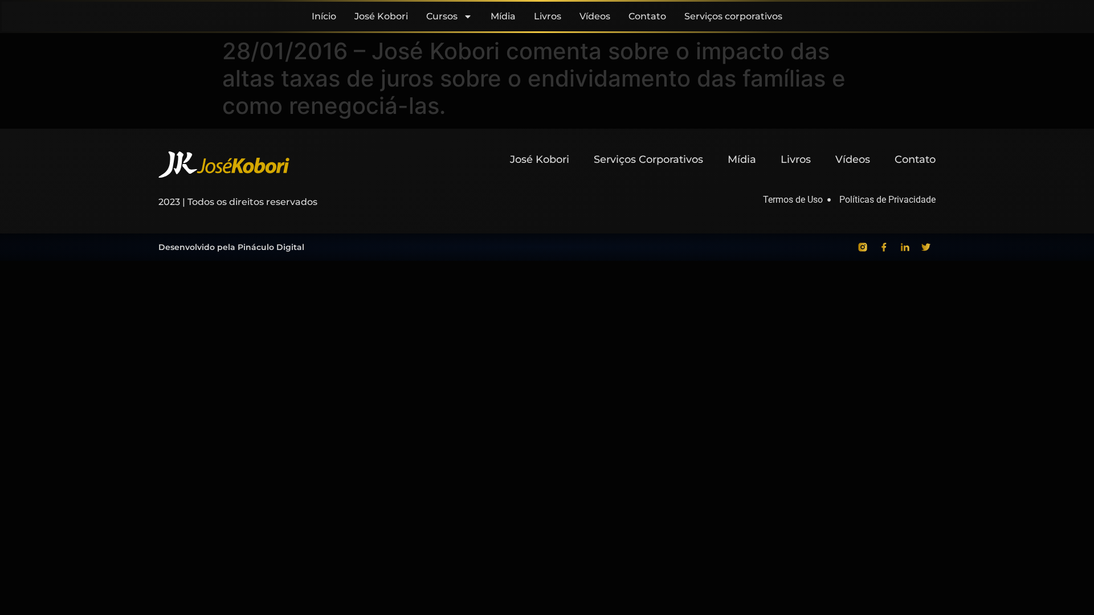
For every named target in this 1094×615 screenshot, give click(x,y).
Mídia (503, 16)
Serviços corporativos (733, 16)
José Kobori (381, 16)
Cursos (442, 16)
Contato (647, 16)
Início (324, 16)
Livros (547, 16)
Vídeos (594, 16)
